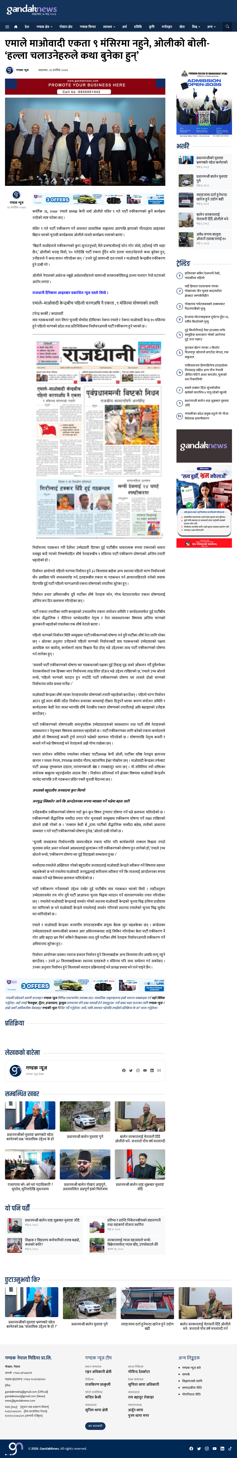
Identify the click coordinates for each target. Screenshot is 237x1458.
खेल (182, 27)
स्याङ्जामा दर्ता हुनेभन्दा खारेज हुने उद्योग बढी (211, 197)
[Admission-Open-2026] (204, 103)
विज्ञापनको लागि (192, 1381)
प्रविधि (138, 27)
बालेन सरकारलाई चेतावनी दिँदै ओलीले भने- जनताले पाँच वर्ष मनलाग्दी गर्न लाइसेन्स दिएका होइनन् (140, 1141)
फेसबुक (32, 1003)
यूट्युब (62, 1003)
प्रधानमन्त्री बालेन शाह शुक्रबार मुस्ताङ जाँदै (140, 1187)
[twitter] (131, 1070)
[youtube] (145, 1070)
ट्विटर (41, 1003)
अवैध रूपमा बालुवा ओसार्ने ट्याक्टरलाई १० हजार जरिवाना (211, 238)
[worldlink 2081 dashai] (98, 199)
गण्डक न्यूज (36, 1068)
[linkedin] (152, 1070)
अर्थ (124, 27)
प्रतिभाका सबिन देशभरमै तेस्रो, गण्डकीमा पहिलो (202, 276)
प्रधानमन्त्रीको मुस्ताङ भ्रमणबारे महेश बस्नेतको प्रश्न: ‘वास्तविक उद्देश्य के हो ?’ (30, 1139)
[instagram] (138, 1070)
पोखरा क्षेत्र (65, 27)
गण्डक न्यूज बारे (191, 1368)
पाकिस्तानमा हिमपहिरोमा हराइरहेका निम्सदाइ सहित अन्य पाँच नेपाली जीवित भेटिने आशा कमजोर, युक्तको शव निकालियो (206, 372)
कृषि (151, 27)
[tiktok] (230, 1449)
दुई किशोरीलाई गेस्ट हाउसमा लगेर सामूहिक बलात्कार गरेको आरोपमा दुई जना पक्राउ (205, 334)
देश (27, 27)
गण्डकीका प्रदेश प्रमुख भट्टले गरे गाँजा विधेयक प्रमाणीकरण (206, 416)
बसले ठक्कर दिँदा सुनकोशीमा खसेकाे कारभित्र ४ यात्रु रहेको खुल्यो (206, 390)
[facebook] (124, 1070)
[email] (159, 1070)
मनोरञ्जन (167, 27)
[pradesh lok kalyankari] (204, 506)
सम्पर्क (186, 1374)
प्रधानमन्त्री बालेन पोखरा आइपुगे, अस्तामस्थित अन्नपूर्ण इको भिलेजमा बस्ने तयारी (85, 1189)
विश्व (194, 27)
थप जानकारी (95, 1426)
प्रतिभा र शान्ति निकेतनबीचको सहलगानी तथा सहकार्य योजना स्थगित (134, 1222)
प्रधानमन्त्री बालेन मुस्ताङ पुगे (85, 1137)
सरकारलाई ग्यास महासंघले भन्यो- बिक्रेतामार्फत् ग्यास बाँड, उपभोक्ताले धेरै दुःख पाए (132, 1244)
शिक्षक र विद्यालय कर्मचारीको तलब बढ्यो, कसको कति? (52, 1242)
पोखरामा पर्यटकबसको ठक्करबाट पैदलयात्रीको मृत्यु (205, 306)
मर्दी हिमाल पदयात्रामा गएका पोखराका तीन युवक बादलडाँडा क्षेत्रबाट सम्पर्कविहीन (203, 291)
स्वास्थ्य (107, 27)
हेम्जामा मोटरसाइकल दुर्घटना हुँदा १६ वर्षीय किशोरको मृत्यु (206, 319)
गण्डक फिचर (88, 27)
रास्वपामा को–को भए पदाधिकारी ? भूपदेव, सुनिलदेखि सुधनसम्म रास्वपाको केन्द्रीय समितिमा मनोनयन (30, 1189)
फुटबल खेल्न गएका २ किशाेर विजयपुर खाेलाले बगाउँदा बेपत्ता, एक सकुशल (206, 352)
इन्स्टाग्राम (51, 1003)
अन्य (210, 27)
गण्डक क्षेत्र (42, 27)
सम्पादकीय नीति (192, 1388)
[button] (227, 27)
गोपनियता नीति (191, 1394)
